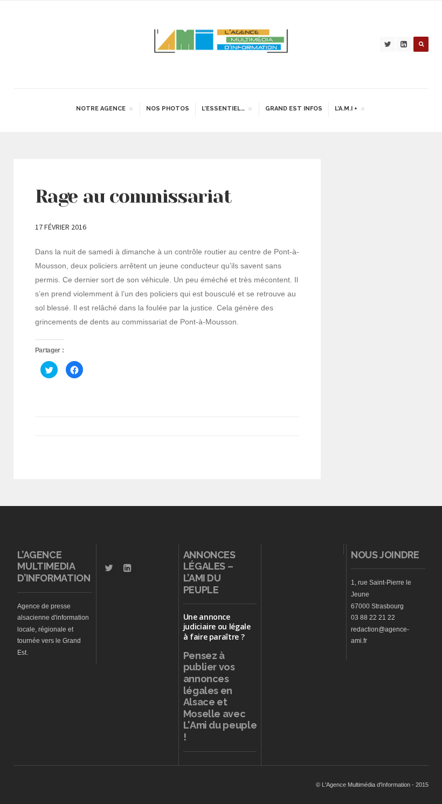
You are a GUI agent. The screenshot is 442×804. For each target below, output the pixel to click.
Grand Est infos (293, 108)
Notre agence (100, 110)
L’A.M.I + (345, 110)
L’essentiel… (223, 110)
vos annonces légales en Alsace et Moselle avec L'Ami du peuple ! (220, 702)
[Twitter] (387, 44)
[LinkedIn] (403, 44)
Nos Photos (167, 108)
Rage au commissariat (133, 196)
